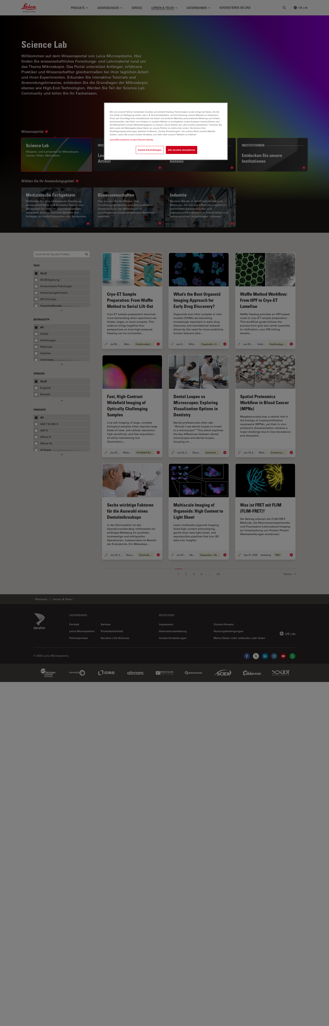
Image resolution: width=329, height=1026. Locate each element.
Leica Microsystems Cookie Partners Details (131, 139)
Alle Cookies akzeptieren (181, 150)
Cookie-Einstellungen (149, 150)
